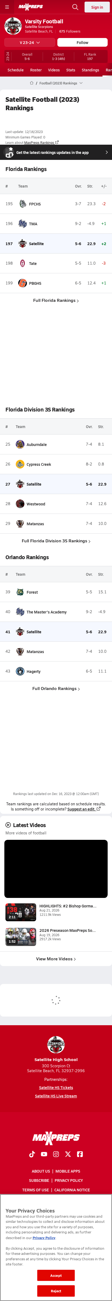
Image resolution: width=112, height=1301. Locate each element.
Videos (54, 69)
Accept (56, 1275)
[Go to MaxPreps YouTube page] (44, 1154)
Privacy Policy (69, 1180)
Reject (56, 1290)
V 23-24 (27, 42)
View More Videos (54, 958)
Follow (82, 42)
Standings (90, 69)
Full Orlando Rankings (54, 688)
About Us (41, 1171)
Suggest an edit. (81, 809)
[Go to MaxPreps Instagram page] (56, 1154)
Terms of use (35, 1189)
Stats (70, 69)
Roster (36, 69)
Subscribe (39, 1180)
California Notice (72, 1189)
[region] (56, 1247)
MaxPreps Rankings (39, 142)
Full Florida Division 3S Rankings (54, 540)
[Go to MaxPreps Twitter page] (68, 1154)
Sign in (97, 7)
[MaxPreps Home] (30, 7)
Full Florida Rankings (54, 300)
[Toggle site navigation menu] (7, 7)
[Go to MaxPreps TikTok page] (32, 1154)
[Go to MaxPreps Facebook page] (80, 1154)
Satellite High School (56, 1059)
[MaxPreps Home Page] (32, 83)
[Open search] (75, 7)
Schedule (16, 69)
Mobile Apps (67, 1171)
